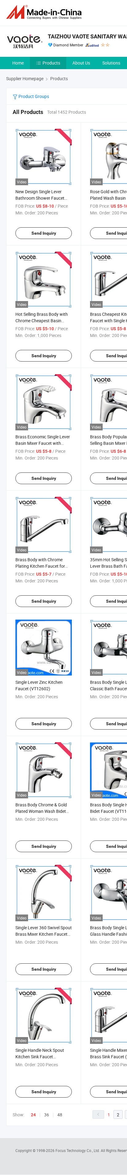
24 (33, 1114)
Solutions (111, 63)
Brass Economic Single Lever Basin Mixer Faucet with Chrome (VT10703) (42, 443)
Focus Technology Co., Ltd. (78, 1150)
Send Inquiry (43, 233)
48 (59, 1115)
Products (51, 63)
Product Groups (33, 96)
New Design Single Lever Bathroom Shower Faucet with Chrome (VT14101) (39, 198)
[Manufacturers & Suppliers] (45, 12)
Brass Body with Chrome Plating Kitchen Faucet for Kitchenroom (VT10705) (40, 566)
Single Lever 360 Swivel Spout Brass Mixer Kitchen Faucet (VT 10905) (43, 934)
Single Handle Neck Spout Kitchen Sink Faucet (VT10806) (39, 1056)
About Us (81, 63)
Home (18, 63)
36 (46, 1115)
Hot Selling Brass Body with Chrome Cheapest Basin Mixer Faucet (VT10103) (41, 320)
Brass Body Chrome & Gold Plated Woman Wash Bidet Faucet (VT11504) (41, 811)
